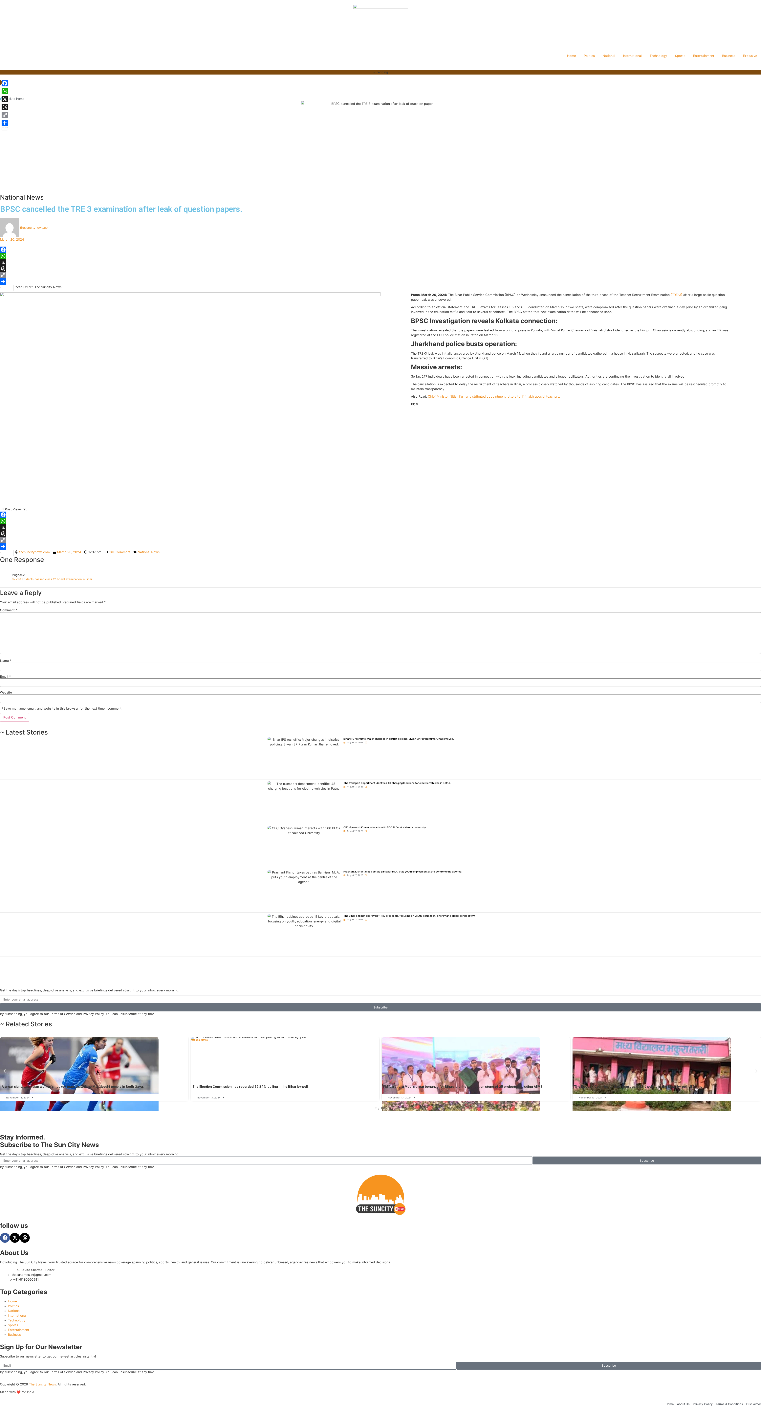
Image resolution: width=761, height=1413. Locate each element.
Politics (589, 56)
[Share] (380, 281)
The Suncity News (42, 1384)
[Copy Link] (380, 275)
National (609, 56)
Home (571, 56)
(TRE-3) (676, 295)
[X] (380, 262)
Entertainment (703, 56)
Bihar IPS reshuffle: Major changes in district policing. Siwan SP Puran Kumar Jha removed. (398, 738)
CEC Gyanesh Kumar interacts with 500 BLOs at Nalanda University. (384, 827)
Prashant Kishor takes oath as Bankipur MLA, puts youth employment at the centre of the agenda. (402, 871)
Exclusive (750, 56)
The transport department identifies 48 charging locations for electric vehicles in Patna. (397, 782)
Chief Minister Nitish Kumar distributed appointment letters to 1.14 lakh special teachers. (494, 396)
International (632, 56)
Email (5, 676)
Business (728, 56)
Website (6, 692)
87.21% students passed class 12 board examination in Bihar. (52, 579)
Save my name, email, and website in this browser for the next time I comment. (63, 708)
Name (5, 660)
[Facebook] (380, 250)
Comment (8, 610)
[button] (4, 1071)
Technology (658, 56)
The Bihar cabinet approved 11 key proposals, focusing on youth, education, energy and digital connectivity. (409, 915)
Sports (680, 56)
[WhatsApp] (380, 256)
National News (22, 197)
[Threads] (380, 269)
